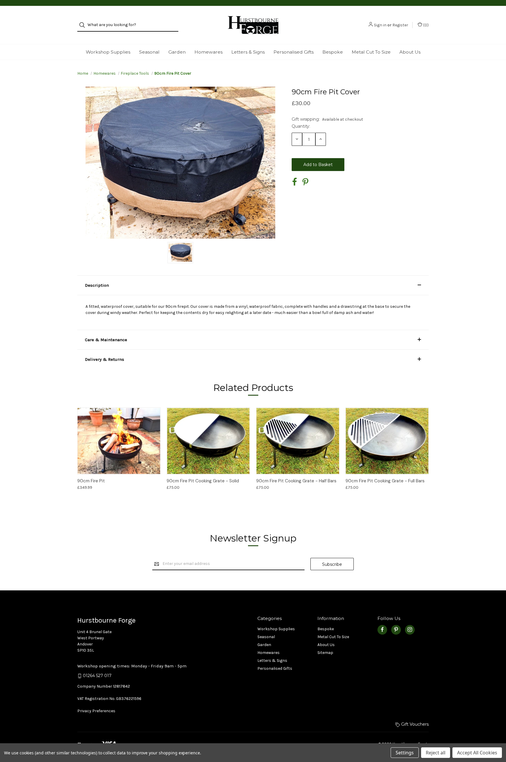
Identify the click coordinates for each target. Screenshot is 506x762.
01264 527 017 (97, 675)
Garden (177, 52)
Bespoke (332, 52)
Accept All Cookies (477, 752)
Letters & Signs (248, 52)
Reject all (435, 752)
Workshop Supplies (108, 52)
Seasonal (149, 52)
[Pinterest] (305, 182)
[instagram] (409, 629)
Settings (405, 752)
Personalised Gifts (293, 52)
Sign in (380, 25)
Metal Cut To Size (371, 52)
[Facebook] (295, 182)
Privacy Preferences (96, 710)
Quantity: (301, 126)
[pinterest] (396, 629)
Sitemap (325, 652)
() (425, 25)
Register (400, 25)
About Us (409, 52)
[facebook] (382, 629)
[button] (253, 285)
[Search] (83, 25)
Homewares (208, 52)
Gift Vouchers (414, 724)
